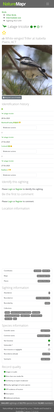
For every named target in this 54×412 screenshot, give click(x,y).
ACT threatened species (12, 315)
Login (10, 189)
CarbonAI (4, 146)
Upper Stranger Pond (43, 276)
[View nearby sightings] (41, 26)
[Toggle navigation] (47, 4)
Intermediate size (13, 17)
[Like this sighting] (3, 38)
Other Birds (11, 15)
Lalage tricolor (9, 113)
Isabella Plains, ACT (44, 281)
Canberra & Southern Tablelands (21, 312)
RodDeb (4, 170)
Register (19, 189)
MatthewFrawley (7, 122)
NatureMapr (36, 312)
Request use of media (12, 97)
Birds (4, 12)
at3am (30, 408)
